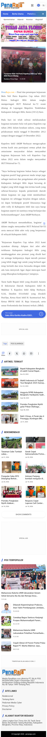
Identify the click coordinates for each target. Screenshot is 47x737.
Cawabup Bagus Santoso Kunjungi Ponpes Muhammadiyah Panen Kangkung (28, 619)
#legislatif (39, 19)
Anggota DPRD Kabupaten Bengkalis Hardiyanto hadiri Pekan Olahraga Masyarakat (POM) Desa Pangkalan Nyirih (32, 393)
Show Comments (23, 514)
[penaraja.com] (12, 5)
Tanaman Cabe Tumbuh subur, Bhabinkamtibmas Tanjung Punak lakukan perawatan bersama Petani (11, 452)
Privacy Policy (8, 706)
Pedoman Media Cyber (12, 703)
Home (5, 14)
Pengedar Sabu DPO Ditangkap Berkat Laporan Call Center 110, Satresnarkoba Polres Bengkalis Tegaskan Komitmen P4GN (10, 477)
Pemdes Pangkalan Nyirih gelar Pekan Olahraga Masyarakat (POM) (31, 405)
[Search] (32, 5)
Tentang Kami (8, 699)
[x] (16, 353)
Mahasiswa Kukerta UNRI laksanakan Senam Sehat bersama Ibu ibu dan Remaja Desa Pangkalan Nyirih (20, 594)
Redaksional (7, 696)
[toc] (44, 223)
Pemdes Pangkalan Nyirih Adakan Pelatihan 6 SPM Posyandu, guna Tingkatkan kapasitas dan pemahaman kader (11, 502)
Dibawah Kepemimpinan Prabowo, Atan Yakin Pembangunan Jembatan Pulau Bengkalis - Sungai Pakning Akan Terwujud (29, 606)
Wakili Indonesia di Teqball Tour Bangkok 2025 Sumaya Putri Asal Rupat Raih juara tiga (32, 381)
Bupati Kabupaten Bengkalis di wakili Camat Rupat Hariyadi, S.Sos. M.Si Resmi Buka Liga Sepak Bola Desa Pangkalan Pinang (32, 369)
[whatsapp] (24, 353)
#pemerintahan (9, 19)
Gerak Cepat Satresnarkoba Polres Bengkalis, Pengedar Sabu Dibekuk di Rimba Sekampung (35, 452)
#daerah (20, 19)
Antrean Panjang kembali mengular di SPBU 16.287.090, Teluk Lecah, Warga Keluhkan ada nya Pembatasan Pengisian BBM (35, 477)
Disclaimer (7, 709)
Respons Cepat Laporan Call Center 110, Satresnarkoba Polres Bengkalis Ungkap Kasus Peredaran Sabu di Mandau (33, 502)
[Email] (31, 353)
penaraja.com (30, 734)
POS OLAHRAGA (17, 344)
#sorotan (29, 19)
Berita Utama (18, 14)
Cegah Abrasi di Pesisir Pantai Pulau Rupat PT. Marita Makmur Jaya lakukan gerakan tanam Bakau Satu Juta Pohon (29, 644)
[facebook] (9, 353)
